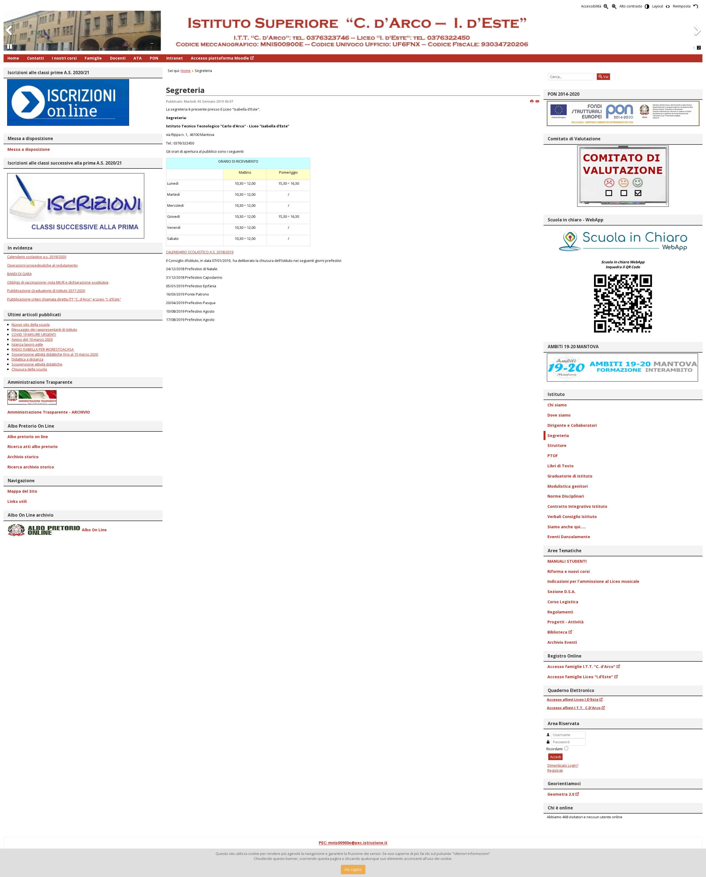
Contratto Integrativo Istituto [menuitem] (577, 506)
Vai (605, 76)
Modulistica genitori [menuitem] (567, 486)
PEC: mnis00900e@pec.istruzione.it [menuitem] (353, 843)
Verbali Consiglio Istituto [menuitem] (572, 516)
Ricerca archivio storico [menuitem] (30, 467)
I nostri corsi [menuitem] (64, 58)
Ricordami (554, 748)
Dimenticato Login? (562, 765)
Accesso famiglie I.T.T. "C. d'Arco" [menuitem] (581, 666)
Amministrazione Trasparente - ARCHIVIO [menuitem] (48, 412)
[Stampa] (532, 101)
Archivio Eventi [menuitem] (562, 642)
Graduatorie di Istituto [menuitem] (569, 476)
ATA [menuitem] (137, 58)
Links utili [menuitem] (17, 501)
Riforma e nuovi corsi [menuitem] (568, 571)
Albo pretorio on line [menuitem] (27, 436)
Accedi (555, 756)
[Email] (537, 101)
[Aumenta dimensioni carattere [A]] (614, 6)
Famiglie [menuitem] (93, 58)
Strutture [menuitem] (556, 445)
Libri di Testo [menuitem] (560, 465)
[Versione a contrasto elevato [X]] (647, 6)
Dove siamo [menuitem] (559, 415)
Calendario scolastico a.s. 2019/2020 (36, 256)
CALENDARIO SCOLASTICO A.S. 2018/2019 (199, 252)
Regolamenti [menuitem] (560, 612)
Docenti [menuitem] (117, 58)
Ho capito (353, 869)
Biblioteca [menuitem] (557, 632)
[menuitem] (83, 397)
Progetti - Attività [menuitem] (565, 621)
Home (186, 70)
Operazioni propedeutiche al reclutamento (42, 265)
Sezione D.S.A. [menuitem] (561, 591)
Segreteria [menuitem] (558, 435)
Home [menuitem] (13, 58)
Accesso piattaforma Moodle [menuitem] (220, 58)
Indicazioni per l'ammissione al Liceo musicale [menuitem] (593, 581)
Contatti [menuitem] (35, 58)
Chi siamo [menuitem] (557, 404)
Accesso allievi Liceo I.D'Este (572, 699)
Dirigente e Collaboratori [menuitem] (572, 425)
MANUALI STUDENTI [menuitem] (567, 561)
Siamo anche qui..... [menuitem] (566, 526)
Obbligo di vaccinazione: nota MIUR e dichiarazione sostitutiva (57, 282)
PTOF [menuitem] (552, 455)
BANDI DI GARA (19, 273)
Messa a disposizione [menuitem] (28, 149)
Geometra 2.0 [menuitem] (560, 794)
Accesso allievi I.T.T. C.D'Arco (574, 707)
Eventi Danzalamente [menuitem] (568, 536)
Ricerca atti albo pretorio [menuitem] (32, 446)
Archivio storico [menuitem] (23, 456)
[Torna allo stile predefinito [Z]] (695, 6)
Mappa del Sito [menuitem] (22, 491)
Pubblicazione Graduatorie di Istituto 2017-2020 (46, 290)
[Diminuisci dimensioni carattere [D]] (606, 6)
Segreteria (185, 90)
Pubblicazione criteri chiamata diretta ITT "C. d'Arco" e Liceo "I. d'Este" (64, 299)
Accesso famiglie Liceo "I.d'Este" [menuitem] (580, 676)
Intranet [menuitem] (174, 58)
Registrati (555, 770)
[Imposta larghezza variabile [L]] (668, 6)
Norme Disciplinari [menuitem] (565, 496)
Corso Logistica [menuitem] (562, 601)
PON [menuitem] (154, 58)
